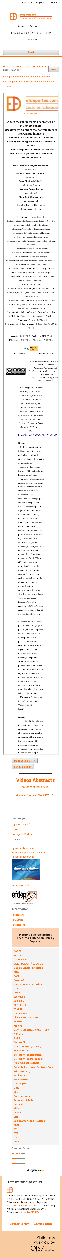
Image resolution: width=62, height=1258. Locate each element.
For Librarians (18, 924)
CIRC (16, 988)
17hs (52, 795)
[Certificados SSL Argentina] (35, 1171)
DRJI (16, 1087)
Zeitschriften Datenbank (28, 1058)
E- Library (19, 1075)
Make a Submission (24, 760)
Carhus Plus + (22, 1042)
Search (31, 52)
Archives (17, 66)
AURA (17, 1038)
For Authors (17, 919)
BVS (16, 1133)
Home (6, 66)
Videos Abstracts (35, 780)
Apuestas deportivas (23, 848)
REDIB (17, 955)
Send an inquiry (22, 766)
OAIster (18, 1034)
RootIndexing (22, 1096)
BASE (17, 976)
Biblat (17, 1108)
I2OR (17, 1124)
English (15, 829)
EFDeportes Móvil (21, 885)
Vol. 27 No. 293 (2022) (36, 66)
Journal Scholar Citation (28, 984)
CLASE (17, 1112)
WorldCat (19, 996)
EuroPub (18, 1104)
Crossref (19, 980)
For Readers (18, 914)
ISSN (16, 1141)
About (31, 39)
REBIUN (18, 1021)
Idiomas (25, 2)
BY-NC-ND (33, 1212)
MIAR (17, 971)
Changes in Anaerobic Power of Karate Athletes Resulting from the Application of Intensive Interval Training (28, 81)
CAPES (17, 951)
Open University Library (28, 1046)
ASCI (16, 1137)
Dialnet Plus (21, 959)
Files (48, 32)
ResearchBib (21, 1079)
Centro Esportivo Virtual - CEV (31, 1029)
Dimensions (21, 1013)
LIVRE (17, 992)
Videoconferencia (26, 795)
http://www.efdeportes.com (21, 1205)
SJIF (16, 1116)
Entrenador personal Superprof (28, 852)
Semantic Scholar (24, 1100)
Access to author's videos (36, 786)
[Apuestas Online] (26, 879)
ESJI (16, 1091)
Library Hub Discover (26, 1017)
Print (53, 69)
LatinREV (19, 1000)
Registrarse (41, 2)
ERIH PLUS (20, 1005)
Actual (21, 26)
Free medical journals (26, 1062)
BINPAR (18, 1009)
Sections (35, 26)
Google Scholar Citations (28, 967)
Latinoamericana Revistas (29, 1120)
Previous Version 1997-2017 (26, 32)
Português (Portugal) (23, 834)
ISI (15, 1129)
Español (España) (21, 824)
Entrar (54, 2)
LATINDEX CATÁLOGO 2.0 (28, 963)
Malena (18, 1025)
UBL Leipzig (20, 1083)
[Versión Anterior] (24, 904)
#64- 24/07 (43, 795)
